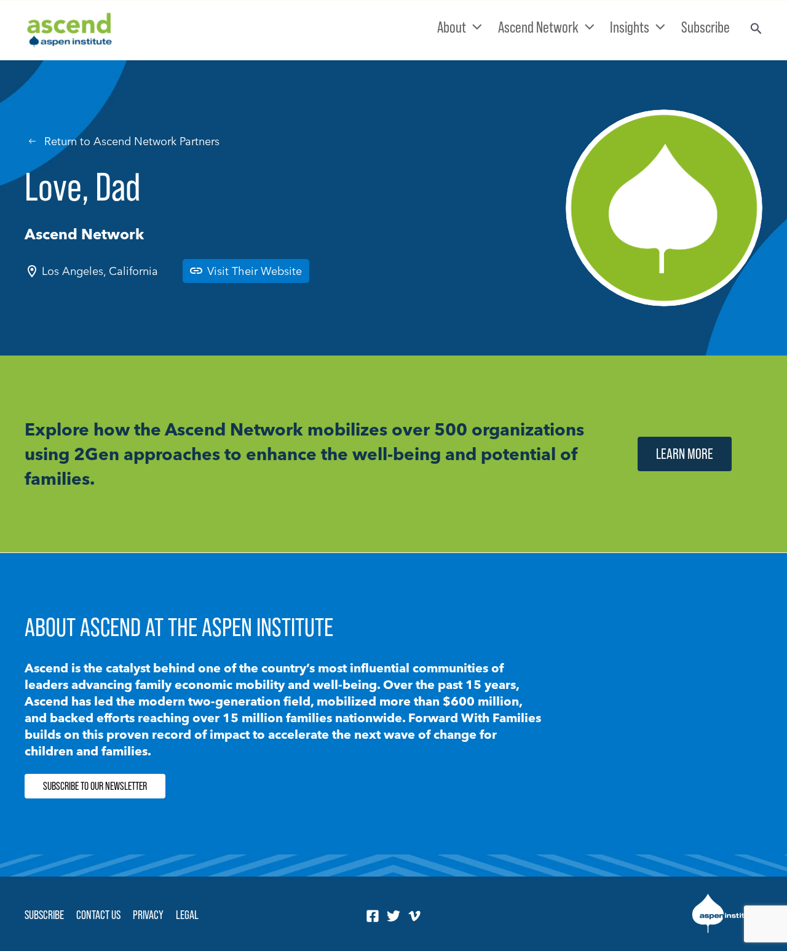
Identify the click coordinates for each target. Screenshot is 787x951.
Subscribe (44, 914)
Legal (187, 914)
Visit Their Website (254, 271)
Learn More (684, 453)
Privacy (148, 914)
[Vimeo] (414, 916)
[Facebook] (372, 916)
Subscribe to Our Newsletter (95, 786)
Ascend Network (84, 234)
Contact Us (98, 914)
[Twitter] (393, 916)
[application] (474, 27)
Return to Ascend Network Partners (131, 141)
